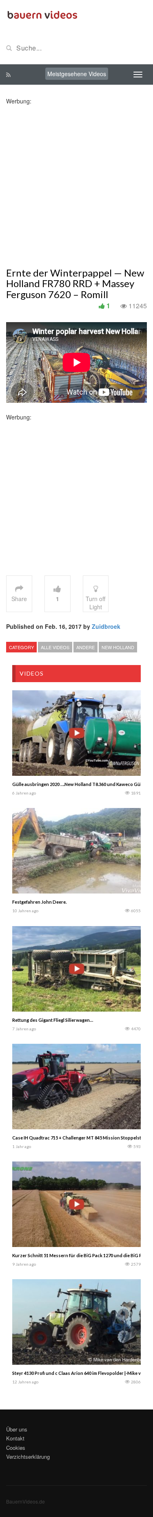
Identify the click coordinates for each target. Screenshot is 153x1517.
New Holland (118, 647)
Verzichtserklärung (28, 1456)
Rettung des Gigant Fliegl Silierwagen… (52, 1020)
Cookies (15, 1447)
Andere (85, 647)
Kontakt (15, 1438)
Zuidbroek (106, 626)
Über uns (16, 1429)
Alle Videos (55, 647)
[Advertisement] (76, 181)
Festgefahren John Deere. (39, 901)
